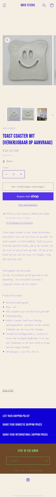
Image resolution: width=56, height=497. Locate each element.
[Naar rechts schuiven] (52, 115)
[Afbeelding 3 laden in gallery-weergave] (42, 114)
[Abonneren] (46, 461)
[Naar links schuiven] (3, 115)
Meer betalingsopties (28, 204)
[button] (4, 5)
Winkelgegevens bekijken (19, 222)
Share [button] (10, 161)
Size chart (8, 390)
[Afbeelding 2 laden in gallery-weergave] (28, 114)
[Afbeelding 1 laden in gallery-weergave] (14, 114)
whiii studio (24, 496)
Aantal (5, 167)
